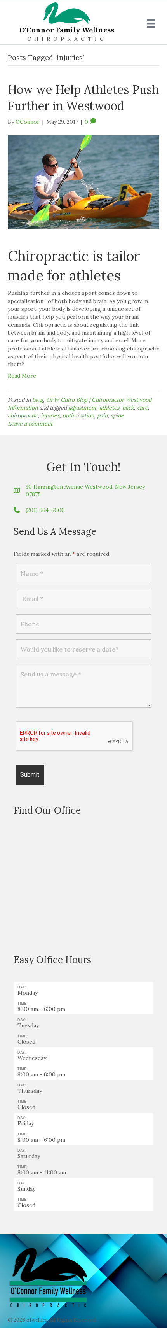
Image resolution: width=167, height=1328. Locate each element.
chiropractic (23, 415)
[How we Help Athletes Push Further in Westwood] (83, 181)
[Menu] (151, 23)
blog (37, 399)
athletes (109, 407)
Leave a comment (30, 423)
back (128, 407)
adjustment (82, 407)
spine (117, 415)
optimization (78, 415)
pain (102, 415)
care (142, 407)
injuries (50, 415)
